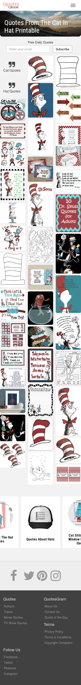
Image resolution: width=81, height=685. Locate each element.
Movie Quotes (13, 617)
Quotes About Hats (40, 539)
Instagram (11, 673)
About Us (50, 606)
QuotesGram (11, 5)
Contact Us (52, 612)
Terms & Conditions (57, 637)
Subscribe (62, 49)
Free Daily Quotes (40, 42)
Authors (9, 606)
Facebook (10, 657)
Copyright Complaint (58, 642)
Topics (8, 612)
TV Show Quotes (15, 623)
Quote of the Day (56, 617)
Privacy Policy (53, 631)
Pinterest (10, 668)
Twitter (8, 662)
